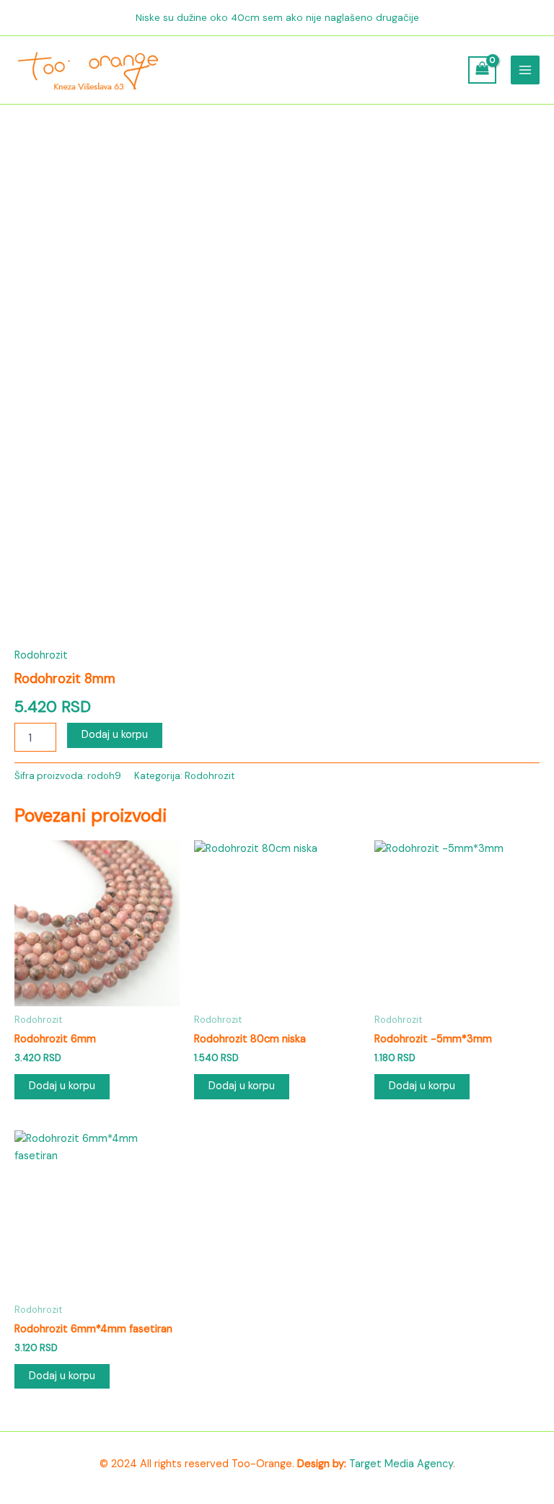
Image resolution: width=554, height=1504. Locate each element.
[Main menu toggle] (525, 70)
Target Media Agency (401, 1464)
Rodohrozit (41, 655)
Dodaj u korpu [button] (62, 1086)
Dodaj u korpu (115, 735)
